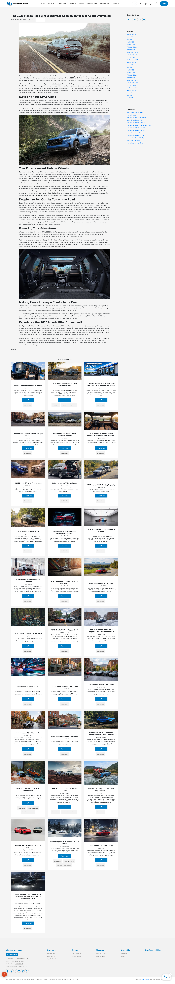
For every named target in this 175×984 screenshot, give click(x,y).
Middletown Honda (10, 979)
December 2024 (132, 80)
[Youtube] (144, 19)
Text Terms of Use (153, 950)
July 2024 (130, 93)
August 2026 (131, 34)
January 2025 (131, 78)
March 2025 (131, 73)
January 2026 (131, 50)
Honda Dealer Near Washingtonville (139, 125)
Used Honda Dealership (134, 120)
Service (75, 950)
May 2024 (130, 95)
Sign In (164, 4)
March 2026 (131, 45)
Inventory (51, 950)
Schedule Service (76, 954)
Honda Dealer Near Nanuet (136, 128)
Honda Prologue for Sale (135, 113)
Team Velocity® (145, 979)
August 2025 (131, 62)
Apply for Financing (101, 954)
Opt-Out (69, 979)
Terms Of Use (27, 979)
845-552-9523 (19, 961)
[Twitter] (139, 19)
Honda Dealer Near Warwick (136, 130)
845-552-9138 (19, 964)
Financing (100, 950)
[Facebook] (128, 19)
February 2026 (132, 47)
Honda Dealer (40, 20)
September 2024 (132, 88)
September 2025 (132, 60)
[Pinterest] (27, 971)
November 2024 (132, 83)
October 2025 (131, 57)
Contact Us (13, 954)
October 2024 (131, 85)
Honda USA (75, 979)
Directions (123, 956)
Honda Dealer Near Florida (135, 135)
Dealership (125, 950)
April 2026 (130, 42)
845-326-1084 (23, 966)
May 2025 (130, 67)
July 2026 (130, 37)
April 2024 (130, 98)
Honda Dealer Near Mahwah (136, 123)
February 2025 (132, 75)
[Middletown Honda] (17, 3)
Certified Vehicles (52, 959)
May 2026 (130, 40)
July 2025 (130, 65)
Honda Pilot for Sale (133, 140)
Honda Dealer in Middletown (136, 118)
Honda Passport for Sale (135, 143)
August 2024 (131, 90)
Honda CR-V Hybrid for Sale (136, 138)
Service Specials (76, 956)
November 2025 (132, 55)
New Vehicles (51, 954)
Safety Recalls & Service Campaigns (58, 979)
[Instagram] (134, 19)
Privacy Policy (19, 979)
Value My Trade (100, 956)
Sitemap (33, 979)
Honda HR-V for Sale (134, 133)
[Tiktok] (23, 971)
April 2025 (130, 70)
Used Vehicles (51, 956)
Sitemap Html (39, 979)
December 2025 (132, 52)
